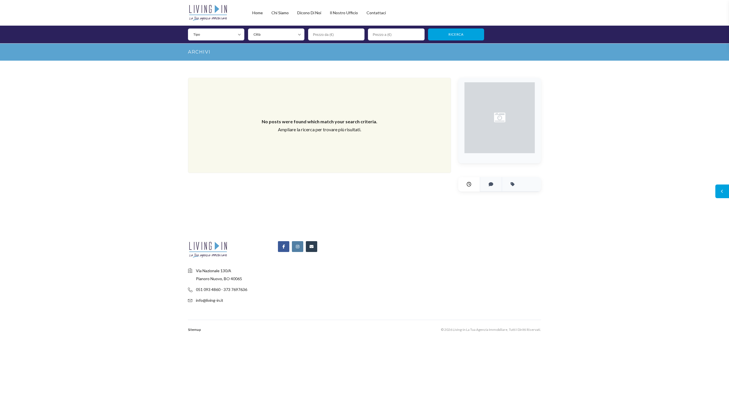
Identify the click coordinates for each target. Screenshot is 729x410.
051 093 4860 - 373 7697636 (221, 289)
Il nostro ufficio (344, 12)
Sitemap (194, 329)
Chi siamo (280, 12)
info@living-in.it (209, 300)
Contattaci (376, 12)
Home (257, 12)
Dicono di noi (309, 12)
